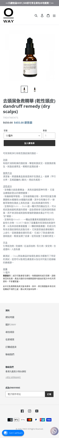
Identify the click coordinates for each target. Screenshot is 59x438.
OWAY (24, 429)
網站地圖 (9, 317)
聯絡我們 (9, 354)
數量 (45, 130)
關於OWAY (10, 324)
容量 (6, 130)
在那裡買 (9, 339)
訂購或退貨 (10, 346)
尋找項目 (9, 332)
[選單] (54, 15)
